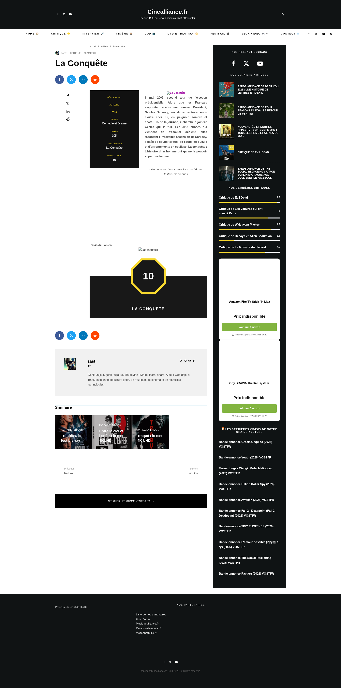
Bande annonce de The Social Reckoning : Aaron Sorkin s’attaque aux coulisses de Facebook (256, 173)
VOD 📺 (150, 33)
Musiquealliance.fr (147, 623)
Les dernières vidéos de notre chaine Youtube (251, 430)
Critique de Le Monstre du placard (242, 247)
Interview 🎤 (93, 33)
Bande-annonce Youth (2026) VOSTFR (245, 457)
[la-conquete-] (176, 92)
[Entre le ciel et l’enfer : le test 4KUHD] (112, 432)
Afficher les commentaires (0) (129, 501)
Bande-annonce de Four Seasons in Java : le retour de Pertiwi (258, 110)
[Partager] (59, 79)
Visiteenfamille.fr (146, 632)
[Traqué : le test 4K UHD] (150, 432)
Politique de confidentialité (71, 607)
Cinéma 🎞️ (124, 33)
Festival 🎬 (220, 33)
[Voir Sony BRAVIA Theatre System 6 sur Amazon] (249, 360)
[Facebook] (58, 14)
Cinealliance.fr (167, 12)
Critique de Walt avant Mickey (239, 224)
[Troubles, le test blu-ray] (74, 432)
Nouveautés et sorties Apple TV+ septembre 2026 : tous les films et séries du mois (258, 131)
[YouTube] (70, 14)
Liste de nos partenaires (151, 614)
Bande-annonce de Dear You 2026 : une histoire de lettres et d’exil (258, 89)
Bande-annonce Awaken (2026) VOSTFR (246, 499)
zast (64, 53)
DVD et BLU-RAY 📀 (183, 33)
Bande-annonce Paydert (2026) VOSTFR (246, 573)
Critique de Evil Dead (253, 152)
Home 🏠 (32, 33)
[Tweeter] (71, 79)
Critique (75, 53)
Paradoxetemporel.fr (149, 628)
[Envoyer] (95, 79)
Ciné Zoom (143, 619)
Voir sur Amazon (249, 327)
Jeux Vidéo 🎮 (253, 33)
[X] (64, 14)
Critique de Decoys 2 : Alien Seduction (245, 236)
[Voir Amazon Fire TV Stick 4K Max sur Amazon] (249, 279)
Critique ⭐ (61, 33)
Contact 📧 (290, 33)
